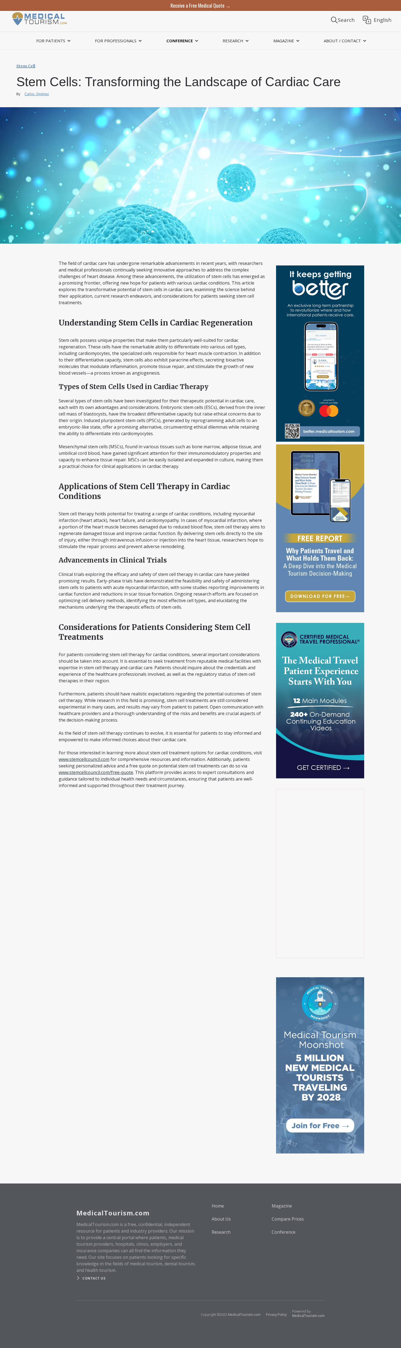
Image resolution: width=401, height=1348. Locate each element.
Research (221, 1232)
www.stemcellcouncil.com (84, 759)
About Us (221, 1219)
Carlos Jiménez (37, 94)
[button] (52, 40)
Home (218, 1206)
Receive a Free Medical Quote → (200, 5)
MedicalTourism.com (244, 1314)
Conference (283, 1232)
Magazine (282, 1206)
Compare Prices (288, 1219)
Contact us (93, 1278)
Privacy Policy (276, 1314)
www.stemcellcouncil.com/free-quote (96, 772)
